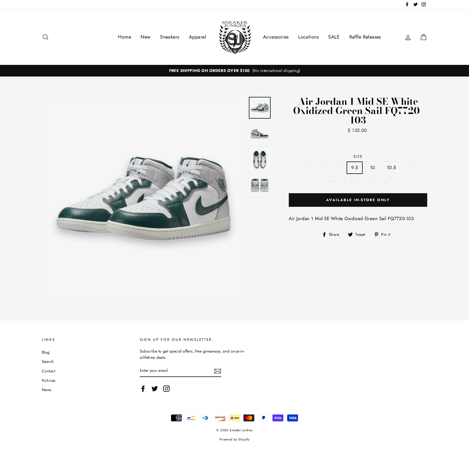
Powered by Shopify (235, 439)
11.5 (332, 182)
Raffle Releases (365, 36)
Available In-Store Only (358, 199)
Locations (308, 36)
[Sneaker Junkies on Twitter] (154, 388)
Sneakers (169, 36)
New (145, 36)
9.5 (354, 167)
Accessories (276, 36)
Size (358, 156)
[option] (234, 71)
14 (385, 182)
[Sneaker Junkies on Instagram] (166, 388)
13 (368, 182)
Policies (48, 380)
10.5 (391, 167)
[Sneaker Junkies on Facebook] (143, 388)
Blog (46, 352)
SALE (334, 36)
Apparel (197, 36)
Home (124, 36)
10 (372, 167)
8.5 (321, 167)
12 (351, 182)
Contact (48, 371)
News (47, 389)
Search (48, 361)
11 (410, 167)
